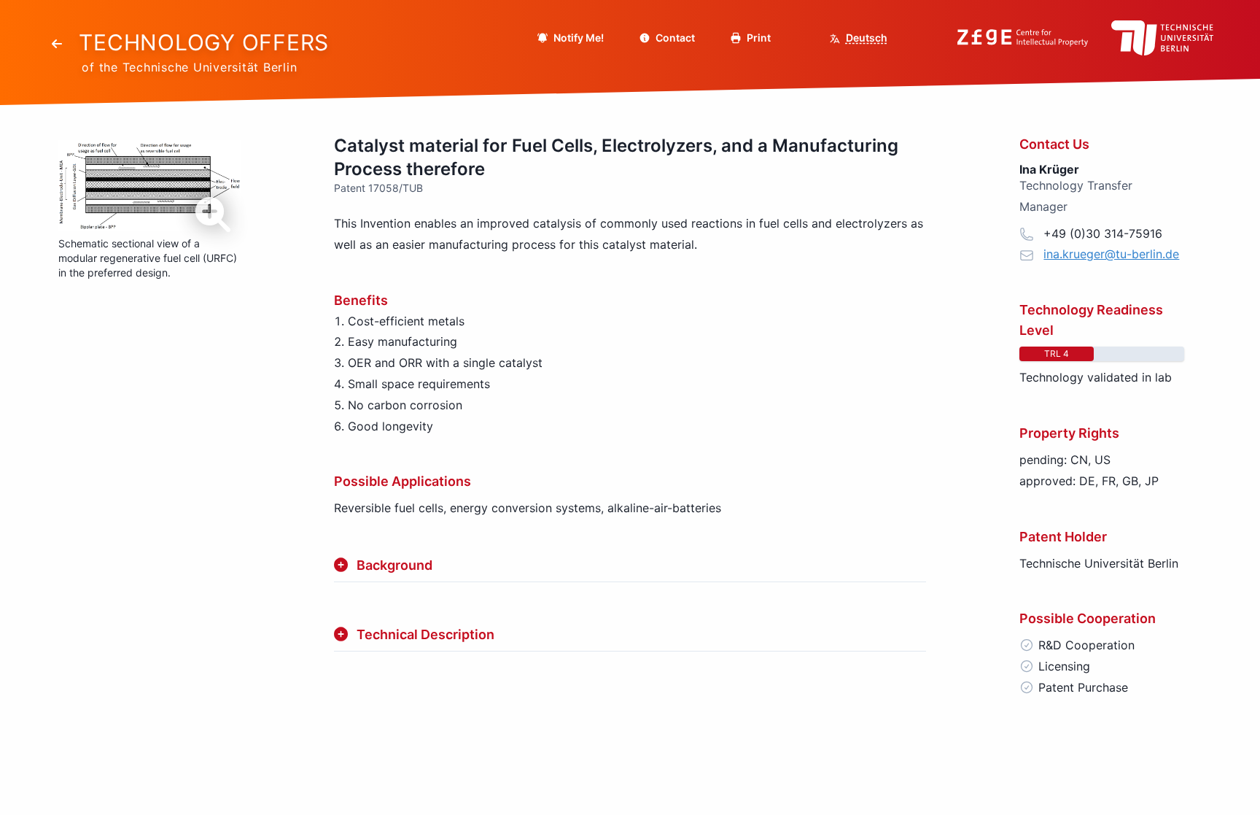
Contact (674, 37)
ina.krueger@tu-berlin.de (1111, 254)
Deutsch (866, 37)
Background (394, 565)
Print (757, 37)
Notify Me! (577, 37)
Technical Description (425, 634)
